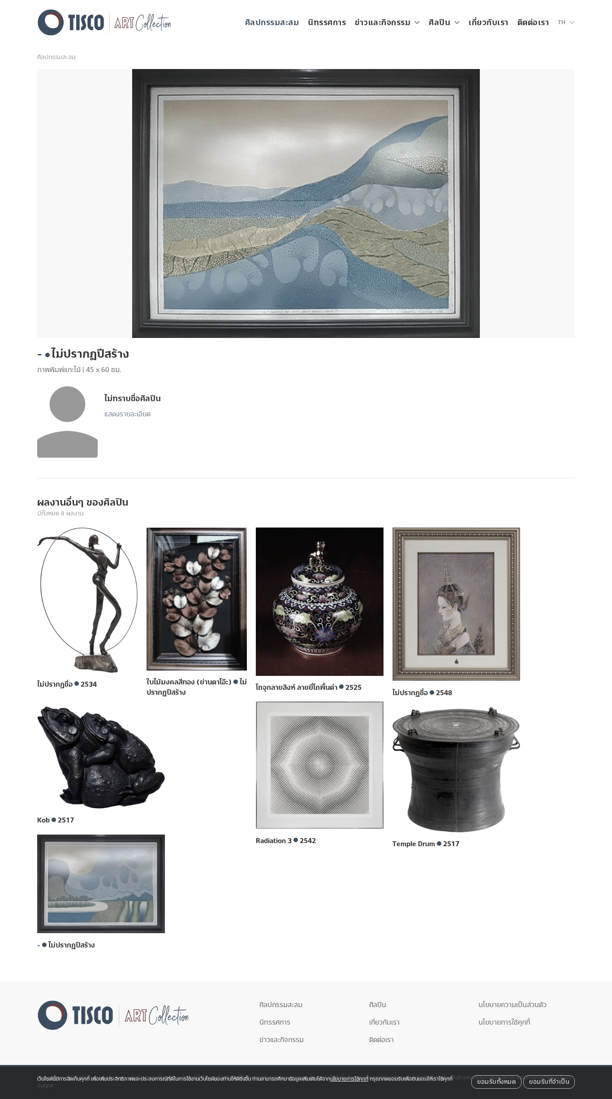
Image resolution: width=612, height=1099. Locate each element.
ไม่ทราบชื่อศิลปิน (132, 398)
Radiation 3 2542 (286, 841)
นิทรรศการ (327, 22)
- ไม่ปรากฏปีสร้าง (66, 945)
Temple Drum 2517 (425, 844)
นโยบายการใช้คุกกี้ (504, 1022)
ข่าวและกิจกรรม (281, 1040)
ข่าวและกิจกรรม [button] (382, 22)
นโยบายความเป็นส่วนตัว (512, 1005)
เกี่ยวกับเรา (489, 22)
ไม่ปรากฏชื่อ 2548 (422, 693)
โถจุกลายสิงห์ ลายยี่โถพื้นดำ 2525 (309, 687)
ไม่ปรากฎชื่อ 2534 (67, 684)
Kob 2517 (55, 820)
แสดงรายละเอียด (127, 414)
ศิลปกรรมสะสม (272, 22)
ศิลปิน (377, 1005)
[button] (566, 22)
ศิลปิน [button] (439, 22)
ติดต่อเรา (533, 22)
